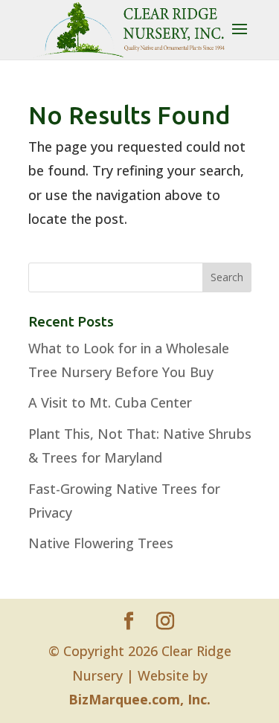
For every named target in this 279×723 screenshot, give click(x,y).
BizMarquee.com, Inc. (139, 699)
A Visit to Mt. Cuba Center (110, 402)
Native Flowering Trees (100, 543)
